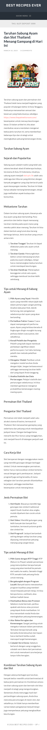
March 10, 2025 (11, 50)
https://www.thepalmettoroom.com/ (20, 117)
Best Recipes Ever (23, 5)
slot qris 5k (28, 175)
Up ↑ (37, 725)
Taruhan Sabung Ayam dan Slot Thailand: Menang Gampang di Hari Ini (23, 39)
